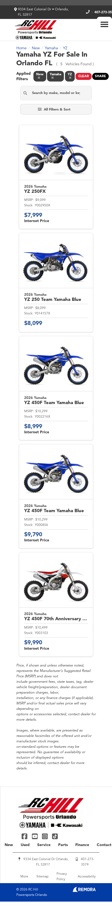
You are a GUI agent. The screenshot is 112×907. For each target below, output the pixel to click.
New (9, 845)
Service (44, 845)
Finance (82, 845)
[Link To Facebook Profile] (25, 836)
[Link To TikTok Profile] (55, 836)
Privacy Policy (62, 876)
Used (25, 845)
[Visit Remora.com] (84, 891)
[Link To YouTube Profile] (35, 836)
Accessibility (87, 876)
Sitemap (42, 876)
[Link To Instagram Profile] (46, 836)
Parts (63, 845)
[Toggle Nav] (104, 24)
